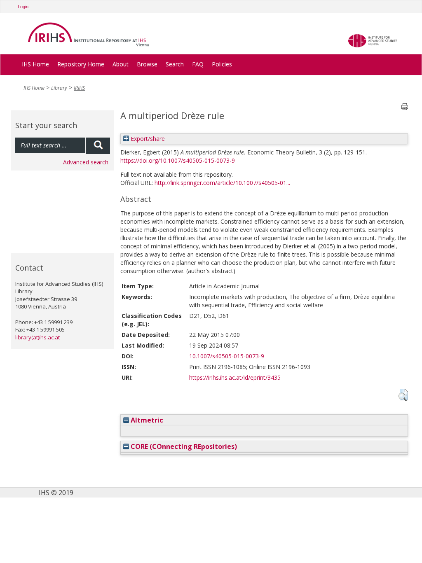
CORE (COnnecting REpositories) (183, 446)
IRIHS (79, 87)
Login (23, 6)
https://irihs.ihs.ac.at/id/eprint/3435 (235, 377)
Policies (222, 64)
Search (175, 64)
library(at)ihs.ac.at (37, 337)
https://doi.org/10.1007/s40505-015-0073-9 (177, 160)
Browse (147, 64)
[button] (403, 395)
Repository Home (80, 64)
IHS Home (35, 64)
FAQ (198, 64)
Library (59, 87)
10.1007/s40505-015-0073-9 (226, 356)
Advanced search (85, 162)
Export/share (147, 139)
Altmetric (146, 420)
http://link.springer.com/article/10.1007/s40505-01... (222, 183)
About (121, 64)
